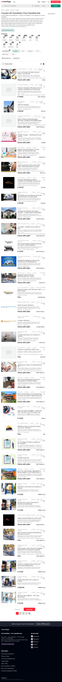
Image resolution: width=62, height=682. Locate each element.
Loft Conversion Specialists (24, 515)
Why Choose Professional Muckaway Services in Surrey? (29, 533)
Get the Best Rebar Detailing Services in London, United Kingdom (29, 244)
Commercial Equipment (23, 84)
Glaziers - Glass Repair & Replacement (23, 317)
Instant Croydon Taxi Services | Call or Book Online (30, 290)
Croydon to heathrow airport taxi (28, 349)
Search (56, 6)
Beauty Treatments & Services (22, 162)
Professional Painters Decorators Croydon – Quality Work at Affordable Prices (30, 211)
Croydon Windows (23, 320)
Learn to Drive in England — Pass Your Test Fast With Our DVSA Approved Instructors (30, 411)
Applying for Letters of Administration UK (30, 365)
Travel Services (21, 177)
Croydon (15, 58)
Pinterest (35, 642)
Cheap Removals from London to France (28, 580)
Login (38, 1)
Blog (14, 1)
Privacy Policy (5, 656)
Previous (17, 609)
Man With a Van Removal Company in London (30, 487)
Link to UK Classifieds (7, 668)
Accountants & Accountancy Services (24, 116)
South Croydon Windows (26, 305)
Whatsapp (36, 636)
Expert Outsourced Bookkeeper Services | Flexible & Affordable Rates (29, 119)
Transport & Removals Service (23, 193)
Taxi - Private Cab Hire (23, 287)
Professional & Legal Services (22, 332)
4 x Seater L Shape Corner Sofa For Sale (29, 227)
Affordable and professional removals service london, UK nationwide (30, 196)
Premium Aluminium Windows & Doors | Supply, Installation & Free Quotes (30, 88)
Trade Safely (4, 661)
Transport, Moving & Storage (22, 484)
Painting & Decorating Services (23, 208)
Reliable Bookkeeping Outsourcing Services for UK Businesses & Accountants (28, 261)
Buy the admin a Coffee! (8, 666)
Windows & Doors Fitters (23, 302)
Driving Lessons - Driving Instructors (23, 407)
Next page (29, 609)
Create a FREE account (43, 624)
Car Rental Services (22, 69)
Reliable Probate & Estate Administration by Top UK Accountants (26, 275)
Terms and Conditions (7, 654)
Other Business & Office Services (23, 241)
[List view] (43, 64)
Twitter (35, 644)
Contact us (4, 678)
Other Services (21, 147)
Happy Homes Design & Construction (29, 518)
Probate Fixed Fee (23, 458)
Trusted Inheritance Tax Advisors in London (29, 335)
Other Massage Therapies (21, 102)
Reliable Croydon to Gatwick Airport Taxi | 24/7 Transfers (29, 427)
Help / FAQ (4, 663)
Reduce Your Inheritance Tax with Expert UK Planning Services (28, 150)
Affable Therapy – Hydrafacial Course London (30, 135)
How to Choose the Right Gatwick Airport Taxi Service (28, 72)
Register (44, 1)
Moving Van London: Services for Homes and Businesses (28, 503)
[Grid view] (41, 64)
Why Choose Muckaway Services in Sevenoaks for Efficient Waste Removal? (29, 380)
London (35, 69)
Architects (20, 377)
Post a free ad (56, 2)
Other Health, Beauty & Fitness (23, 132)
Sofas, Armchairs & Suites (24, 223)
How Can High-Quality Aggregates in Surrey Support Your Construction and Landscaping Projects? (30, 471)
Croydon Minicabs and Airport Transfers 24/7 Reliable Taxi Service (29, 180)
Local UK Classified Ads (8, 658)
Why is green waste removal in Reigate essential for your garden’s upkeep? (30, 549)
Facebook (36, 639)
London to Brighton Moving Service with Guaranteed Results (29, 564)
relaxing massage (23, 105)
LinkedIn (35, 647)
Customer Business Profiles (9, 671)
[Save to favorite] (44, 71)
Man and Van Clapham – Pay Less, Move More (28, 596)
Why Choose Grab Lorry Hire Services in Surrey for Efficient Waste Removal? (30, 394)
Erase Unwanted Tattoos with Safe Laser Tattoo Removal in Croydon (29, 165)
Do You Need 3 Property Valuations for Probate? (29, 442)
